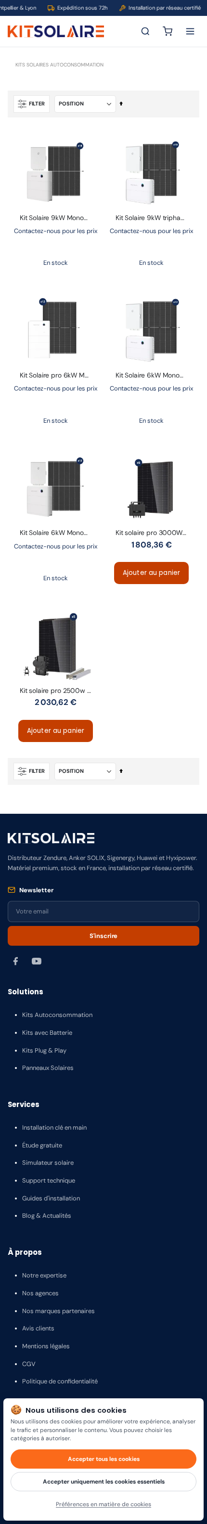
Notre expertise (44, 1275)
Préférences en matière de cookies (103, 1504)
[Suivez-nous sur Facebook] (15, 961)
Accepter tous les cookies (104, 1459)
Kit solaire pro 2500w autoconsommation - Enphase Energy (59, 690)
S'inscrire (104, 936)
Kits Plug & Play (44, 1050)
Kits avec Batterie (47, 1033)
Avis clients (38, 1328)
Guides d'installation (51, 1198)
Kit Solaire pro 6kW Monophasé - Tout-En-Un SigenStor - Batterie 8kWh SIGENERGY (59, 375)
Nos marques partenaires (58, 1311)
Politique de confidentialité (60, 1381)
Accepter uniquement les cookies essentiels (104, 1481)
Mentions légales (46, 1346)
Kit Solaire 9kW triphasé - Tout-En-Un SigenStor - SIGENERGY (155, 217)
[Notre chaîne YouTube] (36, 961)
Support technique (48, 1180)
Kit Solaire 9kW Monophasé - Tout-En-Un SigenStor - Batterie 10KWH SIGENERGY (59, 217)
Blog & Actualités (46, 1215)
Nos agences (40, 1293)
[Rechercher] (145, 31)
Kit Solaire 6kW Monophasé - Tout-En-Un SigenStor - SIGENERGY (155, 375)
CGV (29, 1364)
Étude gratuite (42, 1145)
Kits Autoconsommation (57, 1015)
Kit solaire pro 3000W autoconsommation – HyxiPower (155, 532)
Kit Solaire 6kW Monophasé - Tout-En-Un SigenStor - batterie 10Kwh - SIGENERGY (59, 532)
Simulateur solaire (48, 1163)
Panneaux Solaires (48, 1068)
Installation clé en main (54, 1127)
